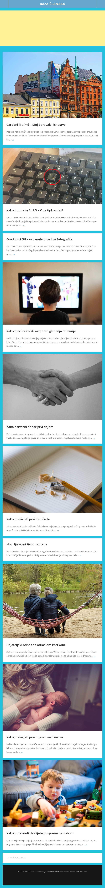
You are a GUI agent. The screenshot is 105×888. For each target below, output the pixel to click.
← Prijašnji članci (16, 857)
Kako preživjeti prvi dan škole (28, 519)
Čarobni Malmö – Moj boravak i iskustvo (36, 124)
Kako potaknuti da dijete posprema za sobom (40, 833)
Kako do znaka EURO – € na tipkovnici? (34, 210)
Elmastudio (82, 871)
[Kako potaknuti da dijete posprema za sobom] (52, 826)
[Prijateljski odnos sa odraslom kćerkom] (52, 637)
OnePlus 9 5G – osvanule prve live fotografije (39, 239)
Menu (4, 4)
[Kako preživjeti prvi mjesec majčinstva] (52, 729)
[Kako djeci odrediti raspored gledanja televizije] (52, 323)
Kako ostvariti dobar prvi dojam (29, 427)
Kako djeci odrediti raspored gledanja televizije (41, 331)
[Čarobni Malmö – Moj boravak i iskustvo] (52, 117)
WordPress (55, 871)
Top (52, 879)
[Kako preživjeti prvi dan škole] (52, 511)
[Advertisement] (52, 28)
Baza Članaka (52, 4)
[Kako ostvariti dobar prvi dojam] (52, 419)
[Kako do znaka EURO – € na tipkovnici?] (52, 203)
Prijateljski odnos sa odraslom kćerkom (35, 645)
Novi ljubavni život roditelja (26, 544)
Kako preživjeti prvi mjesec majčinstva (34, 737)
